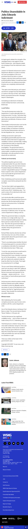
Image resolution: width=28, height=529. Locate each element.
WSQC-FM (5, 463)
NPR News (5, 349)
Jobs (4, 479)
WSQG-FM (14, 462)
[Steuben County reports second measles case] (6, 390)
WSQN (8, 463)
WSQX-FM (9, 462)
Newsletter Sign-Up (7, 507)
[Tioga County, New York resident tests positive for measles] (6, 422)
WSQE (17, 462)
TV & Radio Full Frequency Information (11, 497)
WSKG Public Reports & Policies (10, 488)
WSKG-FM (5, 462)
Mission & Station (7, 469)
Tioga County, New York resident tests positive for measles (18, 422)
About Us (5, 466)
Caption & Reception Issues (9, 500)
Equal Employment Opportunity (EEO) (11, 491)
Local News (13, 387)
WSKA (16, 463)
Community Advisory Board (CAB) (10, 476)
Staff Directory (6, 485)
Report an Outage (7, 503)
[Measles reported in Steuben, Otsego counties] (6, 411)
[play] (2, 527)
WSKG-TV (12, 463)
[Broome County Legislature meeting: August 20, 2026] (6, 400)
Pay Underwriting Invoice (8, 510)
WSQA (20, 462)
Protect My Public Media (8, 494)
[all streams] (26, 527)
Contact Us (5, 482)
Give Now (22, 2)
